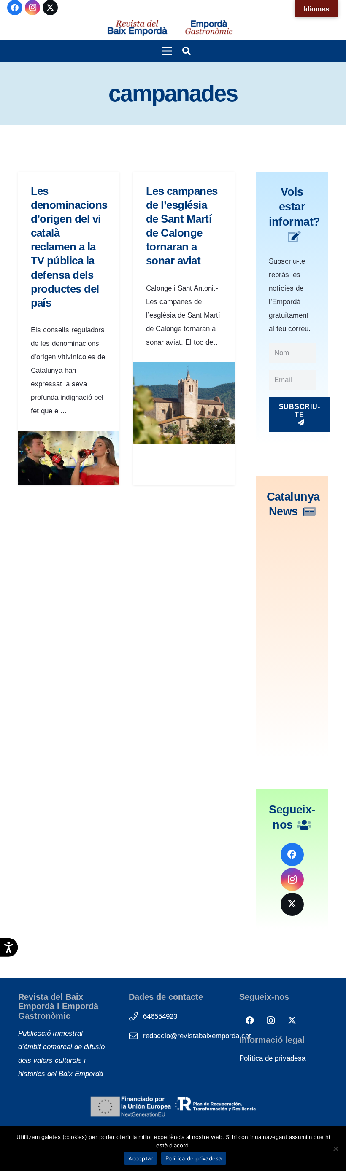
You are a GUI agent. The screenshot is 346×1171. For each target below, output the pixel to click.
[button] (166, 51)
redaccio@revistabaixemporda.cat (197, 1036)
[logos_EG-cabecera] (209, 27)
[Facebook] (14, 7)
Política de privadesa (272, 1058)
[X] (50, 7)
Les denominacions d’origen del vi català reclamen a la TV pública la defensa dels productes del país (69, 247)
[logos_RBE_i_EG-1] (137, 27)
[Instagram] (32, 7)
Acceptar (140, 1158)
